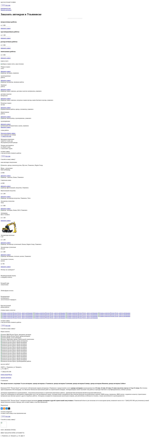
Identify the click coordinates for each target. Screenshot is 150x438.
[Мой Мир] (7, 408)
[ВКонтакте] (2, 408)
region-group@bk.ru (6, 374)
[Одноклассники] (4, 408)
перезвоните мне (6, 8)
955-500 (5, 5)
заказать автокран (6, 377)
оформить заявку (6, 28)
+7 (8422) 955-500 (6, 136)
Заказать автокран (6, 10)
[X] (9, 408)
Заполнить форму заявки (8, 133)
